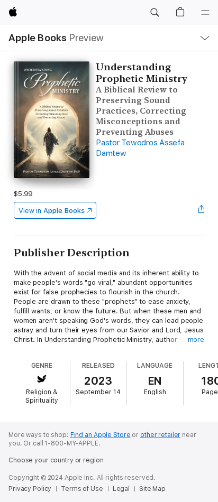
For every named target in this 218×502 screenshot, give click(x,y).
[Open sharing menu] (201, 210)
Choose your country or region (56, 460)
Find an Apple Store (100, 435)
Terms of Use (82, 488)
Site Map (152, 488)
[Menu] (205, 12)
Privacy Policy (29, 488)
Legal (121, 488)
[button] (154, 12)
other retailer (160, 435)
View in (52, 211)
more (196, 339)
